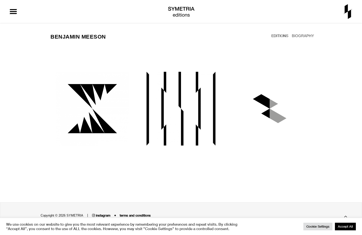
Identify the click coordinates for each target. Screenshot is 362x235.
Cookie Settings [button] (317, 226)
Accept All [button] (345, 226)
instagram (102, 215)
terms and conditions (135, 215)
